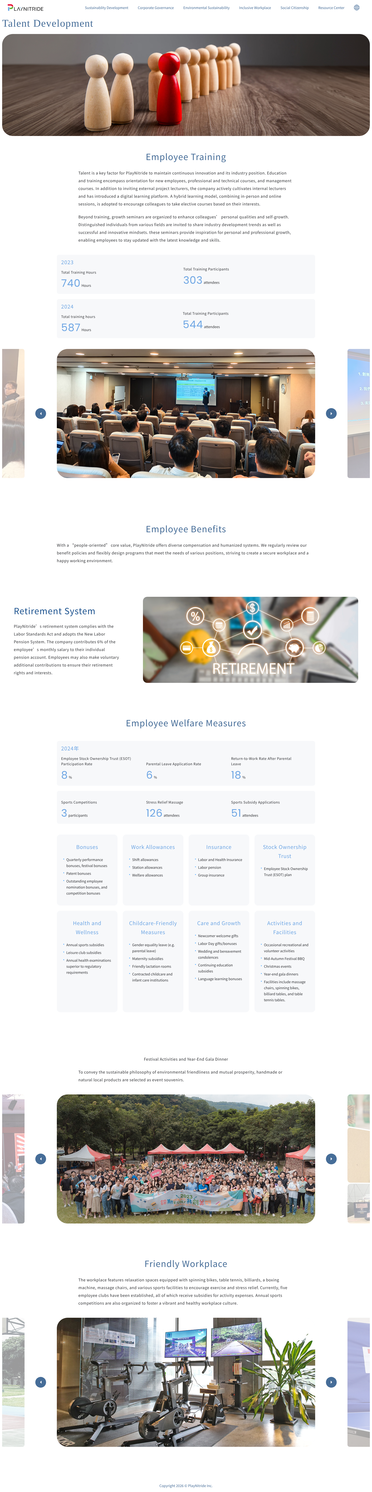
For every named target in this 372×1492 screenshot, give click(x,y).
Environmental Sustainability (206, 7)
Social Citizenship (295, 7)
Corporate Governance (156, 7)
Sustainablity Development (106, 7)
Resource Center (331, 7)
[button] (40, 413)
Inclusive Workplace (255, 7)
